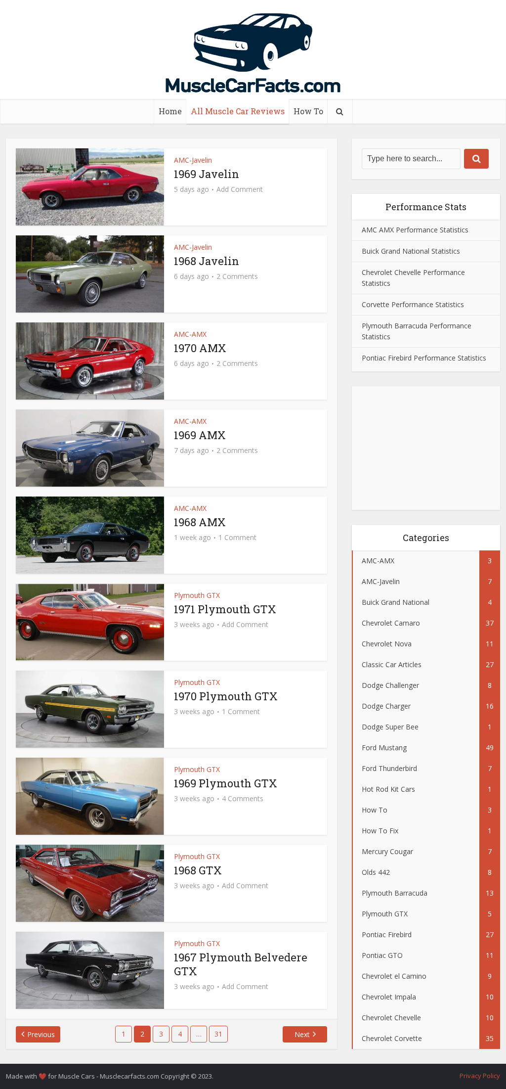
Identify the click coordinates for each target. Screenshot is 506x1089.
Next (302, 1034)
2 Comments (237, 276)
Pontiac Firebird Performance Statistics (424, 358)
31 (218, 1034)
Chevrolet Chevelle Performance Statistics (413, 278)
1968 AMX (200, 522)
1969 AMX (200, 435)
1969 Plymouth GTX (225, 783)
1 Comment (237, 537)
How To (308, 111)
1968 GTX (198, 870)
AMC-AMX (190, 334)
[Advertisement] (426, 448)
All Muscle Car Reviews (238, 111)
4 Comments (242, 798)
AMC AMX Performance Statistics (415, 229)
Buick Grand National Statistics (411, 251)
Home (170, 111)
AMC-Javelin (193, 160)
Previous (41, 1034)
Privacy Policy (480, 1075)
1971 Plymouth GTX (225, 609)
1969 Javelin (206, 174)
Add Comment (239, 189)
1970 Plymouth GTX (226, 696)
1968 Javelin (206, 261)
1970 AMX (200, 348)
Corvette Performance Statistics (413, 304)
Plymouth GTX (197, 595)
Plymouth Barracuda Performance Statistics (416, 331)
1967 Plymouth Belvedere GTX (240, 964)
